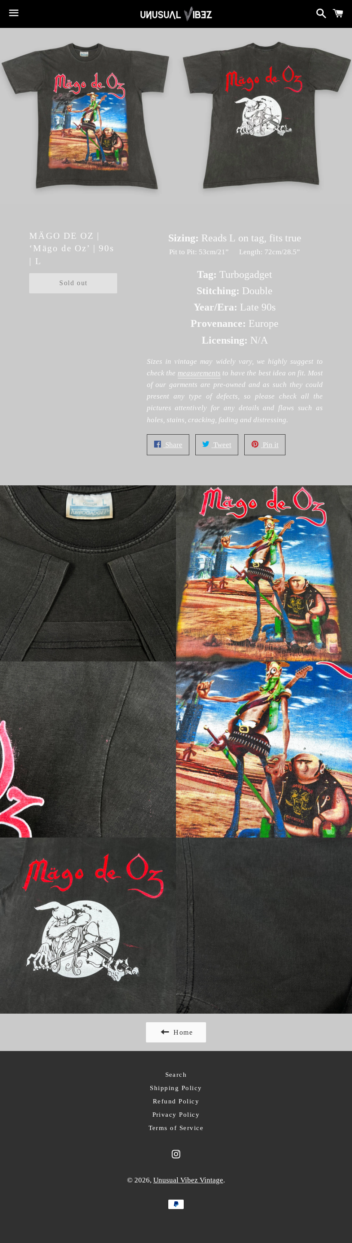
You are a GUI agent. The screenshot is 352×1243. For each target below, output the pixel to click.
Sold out (73, 282)
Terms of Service (176, 1127)
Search (176, 1074)
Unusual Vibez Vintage (188, 1180)
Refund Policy (176, 1101)
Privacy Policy (176, 1114)
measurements (199, 373)
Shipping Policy (176, 1088)
